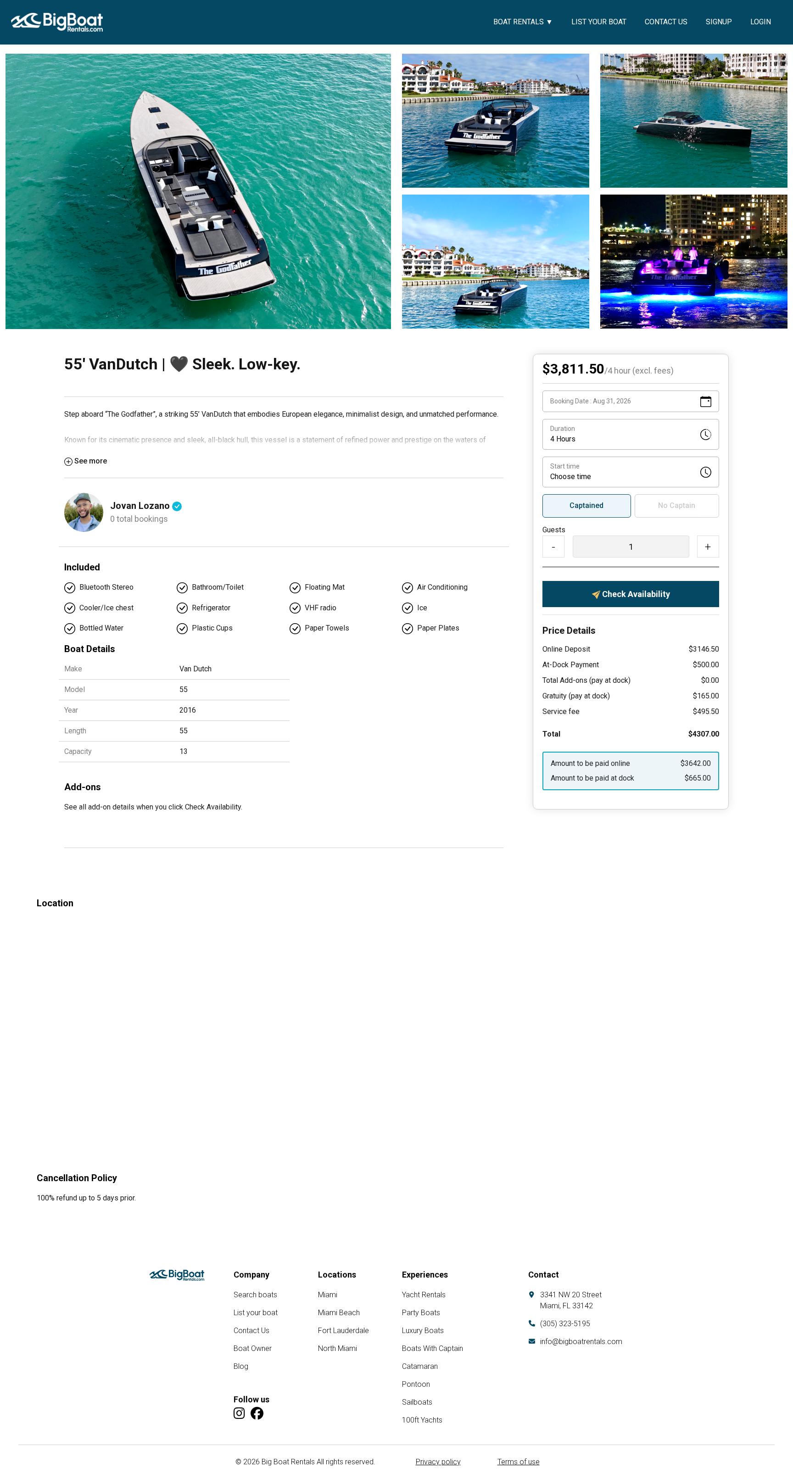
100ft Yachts (422, 1420)
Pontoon (416, 1384)
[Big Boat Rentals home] (177, 1275)
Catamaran (420, 1366)
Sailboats (417, 1402)
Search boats (255, 1294)
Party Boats (421, 1312)
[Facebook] (257, 1413)
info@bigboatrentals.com (581, 1341)
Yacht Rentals (424, 1294)
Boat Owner (253, 1348)
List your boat (598, 21)
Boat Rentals (523, 21)
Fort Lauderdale (343, 1330)
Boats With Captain (432, 1348)
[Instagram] (239, 1413)
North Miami (337, 1348)
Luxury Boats (423, 1330)
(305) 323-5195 (565, 1323)
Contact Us (666, 21)
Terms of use (518, 1462)
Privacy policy (438, 1462)
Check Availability (635, 594)
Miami (327, 1294)
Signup (719, 21)
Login (760, 21)
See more (90, 461)
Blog (241, 1366)
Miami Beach (339, 1312)
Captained (586, 505)
